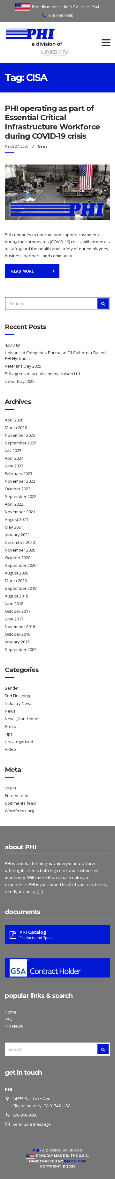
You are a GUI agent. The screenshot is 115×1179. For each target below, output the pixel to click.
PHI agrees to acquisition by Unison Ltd (42, 374)
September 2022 (20, 496)
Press (10, 726)
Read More (22, 271)
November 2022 (20, 481)
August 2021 (16, 519)
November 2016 (20, 626)
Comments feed (20, 803)
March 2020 (16, 580)
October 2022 (17, 489)
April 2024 (14, 458)
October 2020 (17, 557)
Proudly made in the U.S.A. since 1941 (66, 7)
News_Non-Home (21, 718)
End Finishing (17, 696)
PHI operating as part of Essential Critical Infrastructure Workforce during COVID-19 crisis (52, 122)
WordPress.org (19, 811)
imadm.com (75, 1161)
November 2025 (20, 435)
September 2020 (20, 565)
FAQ (8, 1019)
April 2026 (14, 420)
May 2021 (14, 527)
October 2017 (17, 611)
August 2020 (16, 573)
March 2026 (16, 427)
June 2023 (14, 466)
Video (10, 749)
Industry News (19, 703)
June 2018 (14, 603)
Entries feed (16, 795)
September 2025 (20, 443)
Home (10, 1012)
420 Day (12, 345)
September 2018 (20, 588)
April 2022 (14, 504)
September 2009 (20, 649)
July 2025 (13, 450)
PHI (36, 1150)
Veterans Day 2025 (23, 366)
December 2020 (20, 542)
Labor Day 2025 (19, 381)
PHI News (14, 1026)
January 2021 (17, 535)
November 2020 (20, 550)
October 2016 (17, 634)
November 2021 (20, 512)
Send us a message (31, 1124)
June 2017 (14, 619)
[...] (40, 891)
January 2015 (17, 642)
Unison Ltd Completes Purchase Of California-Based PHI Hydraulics (55, 355)
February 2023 (18, 473)
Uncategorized (19, 741)
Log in (10, 788)
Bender (12, 688)
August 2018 (16, 596)
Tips (9, 734)
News (42, 146)
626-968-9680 (60, 15)
